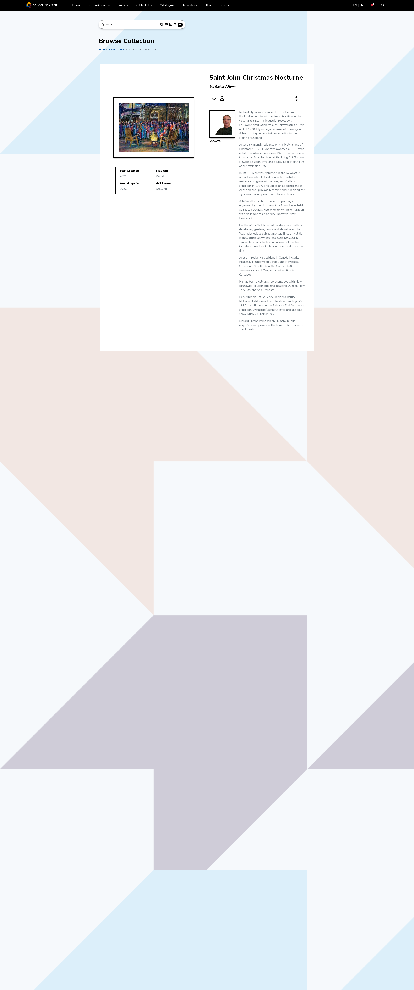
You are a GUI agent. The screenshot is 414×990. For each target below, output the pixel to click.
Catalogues (167, 5)
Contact (226, 5)
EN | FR (358, 5)
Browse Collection (99, 5)
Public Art (143, 5)
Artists (123, 5)
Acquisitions (189, 5)
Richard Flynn (225, 87)
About (209, 5)
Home (76, 5)
